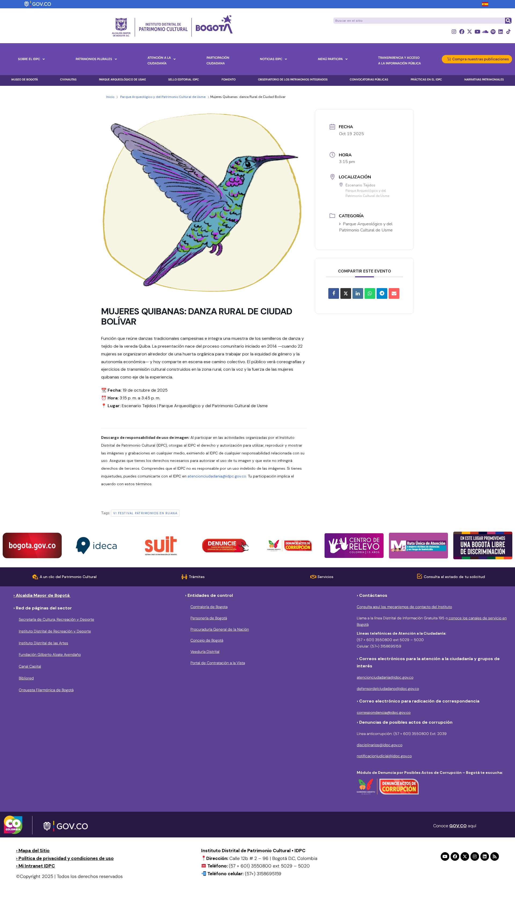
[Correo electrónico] (394, 293)
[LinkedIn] (357, 293)
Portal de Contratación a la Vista (217, 662)
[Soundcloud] (485, 31)
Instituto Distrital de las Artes (43, 643)
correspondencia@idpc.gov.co (384, 712)
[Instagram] (454, 31)
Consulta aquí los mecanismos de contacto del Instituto (404, 606)
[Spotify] (492, 31)
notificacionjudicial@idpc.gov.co (384, 755)
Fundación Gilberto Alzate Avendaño (50, 654)
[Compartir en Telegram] (382, 293)
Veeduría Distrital (204, 651)
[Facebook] (461, 31)
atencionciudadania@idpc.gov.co (385, 677)
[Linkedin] (500, 31)
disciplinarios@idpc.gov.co (379, 744)
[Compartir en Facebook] (333, 293)
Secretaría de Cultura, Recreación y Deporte (56, 619)
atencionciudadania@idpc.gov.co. (217, 476)
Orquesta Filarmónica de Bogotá (46, 689)
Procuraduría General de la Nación (219, 629)
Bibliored (26, 678)
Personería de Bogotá (208, 618)
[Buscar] (508, 21)
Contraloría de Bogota (208, 606)
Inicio (110, 97)
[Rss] (494, 856)
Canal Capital (30, 666)
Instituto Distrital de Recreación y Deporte (55, 631)
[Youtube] (477, 31)
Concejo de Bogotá (206, 640)
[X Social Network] (345, 293)
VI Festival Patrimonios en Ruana (145, 513)
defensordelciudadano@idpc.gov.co (388, 688)
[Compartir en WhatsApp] (370, 293)
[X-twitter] (469, 31)
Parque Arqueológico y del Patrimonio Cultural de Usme (162, 97)
